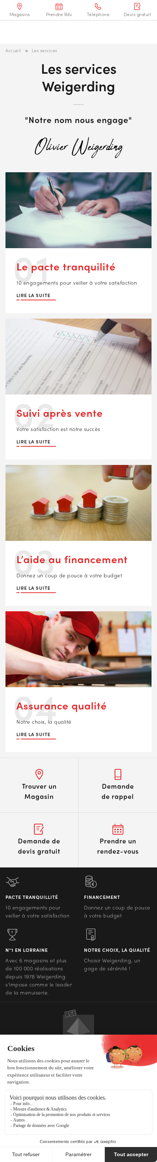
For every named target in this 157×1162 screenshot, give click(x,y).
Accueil (13, 50)
